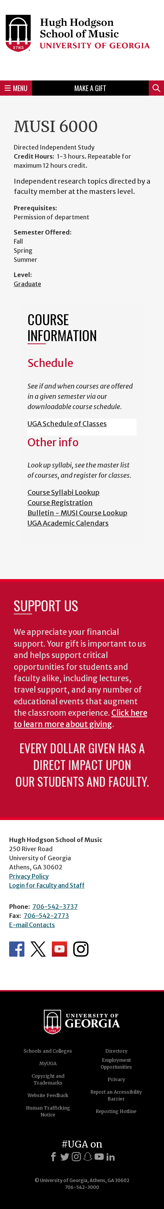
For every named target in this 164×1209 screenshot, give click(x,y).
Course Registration (60, 502)
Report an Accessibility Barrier (116, 1095)
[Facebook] (53, 1156)
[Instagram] (76, 1156)
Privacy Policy (29, 876)
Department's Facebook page (16, 949)
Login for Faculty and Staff (47, 885)
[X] (64, 1156)
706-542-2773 (46, 915)
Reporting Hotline (116, 1111)
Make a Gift (90, 88)
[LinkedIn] (110, 1156)
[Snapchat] (87, 1156)
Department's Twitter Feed (38, 949)
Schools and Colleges (48, 1051)
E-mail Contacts (32, 925)
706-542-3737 (55, 906)
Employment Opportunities (116, 1063)
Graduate (27, 284)
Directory (116, 1051)
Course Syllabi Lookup (63, 492)
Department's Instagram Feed (80, 949)
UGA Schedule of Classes (67, 423)
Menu (20, 88)
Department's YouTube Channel (59, 949)
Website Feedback (47, 1095)
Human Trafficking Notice (48, 1111)
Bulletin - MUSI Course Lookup (77, 512)
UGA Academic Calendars (68, 523)
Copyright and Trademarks (48, 1079)
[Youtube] (99, 1156)
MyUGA (47, 1063)
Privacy (116, 1079)
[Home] (82, 39)
